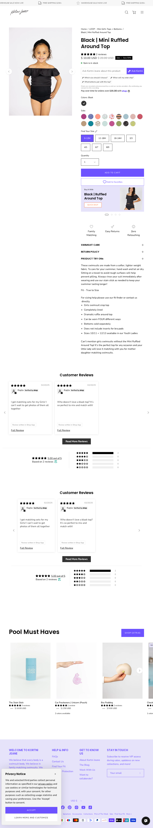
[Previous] (9, 72)
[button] (88, 54)
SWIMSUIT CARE (90, 245)
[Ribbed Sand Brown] (84, 123)
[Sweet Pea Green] (119, 123)
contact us (131, 297)
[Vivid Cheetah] (133, 123)
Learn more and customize (31, 817)
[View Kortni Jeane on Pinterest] (69, 807)
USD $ (74, 800)
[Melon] (98, 116)
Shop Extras (133, 633)
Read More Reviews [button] (77, 441)
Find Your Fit (59, 766)
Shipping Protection (62, 771)
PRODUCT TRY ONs (92, 258)
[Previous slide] (4, 412)
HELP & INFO (60, 750)
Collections (88, 814)
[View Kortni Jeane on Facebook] (63, 807)
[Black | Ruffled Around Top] (131, 198)
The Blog (84, 765)
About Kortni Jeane (89, 760)
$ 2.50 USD (66, 708)
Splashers (67, 814)
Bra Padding (107, 702)
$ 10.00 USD (20, 708)
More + (129, 814)
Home (84, 29)
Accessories (77, 814)
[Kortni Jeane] (19, 12)
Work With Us (87, 770)
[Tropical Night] (126, 123)
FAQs (55, 756)
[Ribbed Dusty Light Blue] (126, 116)
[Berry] (84, 116)
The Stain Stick (16, 702)
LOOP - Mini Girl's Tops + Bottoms (105, 29)
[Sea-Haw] (98, 123)
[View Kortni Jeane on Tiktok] (90, 807)
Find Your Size (87, 131)
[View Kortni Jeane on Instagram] (76, 807)
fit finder (118, 297)
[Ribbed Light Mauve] (133, 116)
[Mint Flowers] (105, 116)
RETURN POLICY (90, 251)
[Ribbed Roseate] (140, 116)
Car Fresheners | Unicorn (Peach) (71, 702)
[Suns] (112, 123)
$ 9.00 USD (112, 708)
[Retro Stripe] (119, 116)
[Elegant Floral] (91, 116)
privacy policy (45, 784)
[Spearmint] (105, 123)
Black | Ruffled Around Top (95, 196)
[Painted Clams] (112, 116)
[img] (18, 385)
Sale (111, 814)
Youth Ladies (131, 333)
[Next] (72, 72)
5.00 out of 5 (55, 458)
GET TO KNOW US (89, 751)
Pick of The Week (101, 814)
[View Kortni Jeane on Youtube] (83, 807)
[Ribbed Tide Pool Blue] (91, 123)
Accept (31, 810)
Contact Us (58, 761)
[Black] (84, 103)
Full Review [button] (17, 430)
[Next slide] (148, 412)
